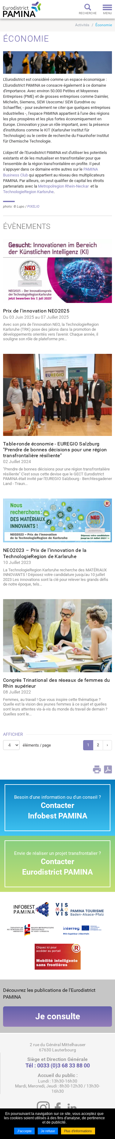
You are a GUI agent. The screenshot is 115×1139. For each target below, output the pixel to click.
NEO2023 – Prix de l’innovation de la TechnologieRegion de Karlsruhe (44, 553)
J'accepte (24, 1131)
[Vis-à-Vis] (80, 909)
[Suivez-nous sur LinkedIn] (72, 1107)
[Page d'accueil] (22, 9)
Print (97, 769)
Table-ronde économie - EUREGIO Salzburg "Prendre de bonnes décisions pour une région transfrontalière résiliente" (55, 449)
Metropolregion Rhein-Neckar (64, 186)
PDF (108, 769)
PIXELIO (33, 207)
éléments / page (37, 745)
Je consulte (57, 1016)
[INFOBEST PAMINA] (30, 909)
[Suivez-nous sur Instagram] (43, 1107)
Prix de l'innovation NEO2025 (36, 311)
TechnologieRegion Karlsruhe (28, 191)
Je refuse (48, 1131)
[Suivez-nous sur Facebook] (57, 1107)
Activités (82, 25)
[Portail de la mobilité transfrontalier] (58, 956)
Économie (103, 25)
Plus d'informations (78, 1131)
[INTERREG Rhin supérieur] (85, 930)
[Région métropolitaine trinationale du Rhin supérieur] (30, 930)
